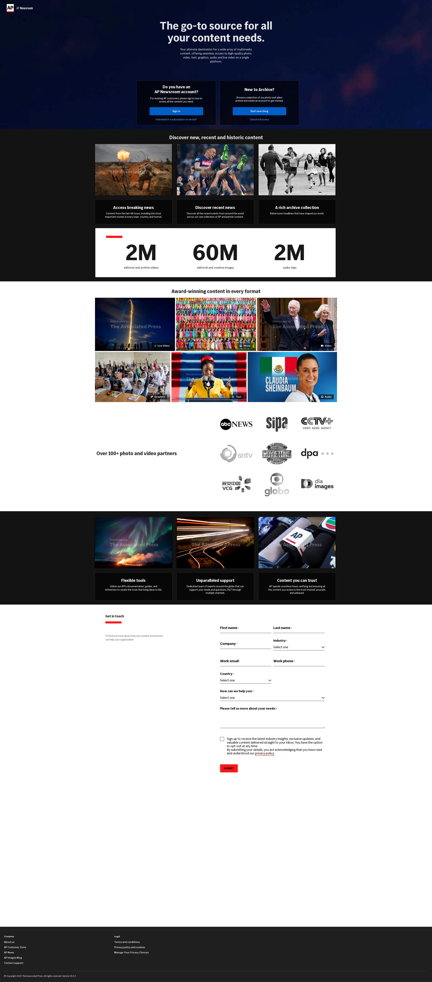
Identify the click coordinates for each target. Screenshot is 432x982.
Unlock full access (259, 119)
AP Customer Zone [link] (15, 947)
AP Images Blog (13, 957)
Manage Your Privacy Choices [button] (131, 952)
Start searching (259, 111)
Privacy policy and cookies (129, 947)
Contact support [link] (13, 963)
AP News (9, 952)
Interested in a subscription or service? (176, 119)
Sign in (176, 111)
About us (9, 942)
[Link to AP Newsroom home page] (20, 8)
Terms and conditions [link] (127, 942)
